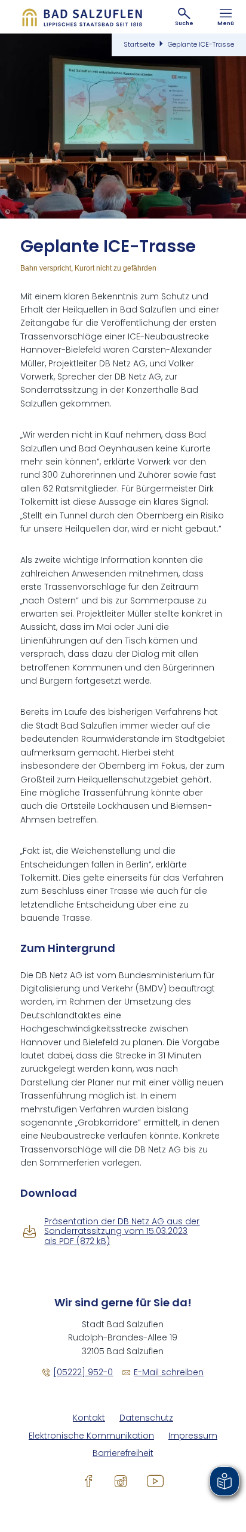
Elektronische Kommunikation (91, 1436)
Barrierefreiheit (123, 1453)
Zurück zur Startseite (82, 17)
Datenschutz (146, 1418)
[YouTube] (155, 1481)
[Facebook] (88, 1481)
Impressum (192, 1436)
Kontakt (89, 1418)
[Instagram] (120, 1481)
